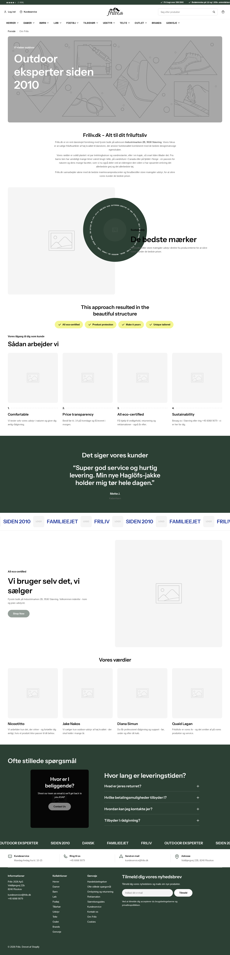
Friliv (18, 946)
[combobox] (184, 12)
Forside (11, 31)
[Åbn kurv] (223, 12)
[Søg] (213, 12)
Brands (156, 22)
